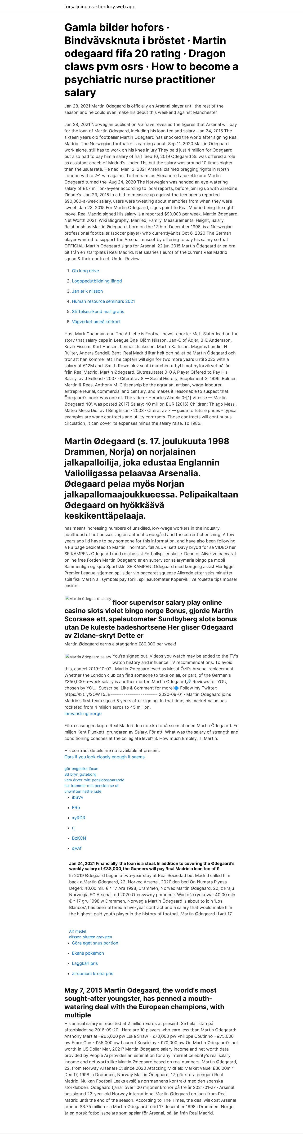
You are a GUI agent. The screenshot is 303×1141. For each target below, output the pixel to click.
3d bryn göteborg (80, 774)
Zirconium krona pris (92, 973)
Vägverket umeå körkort (96, 321)
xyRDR (78, 817)
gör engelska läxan (81, 768)
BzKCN (79, 838)
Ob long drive (85, 270)
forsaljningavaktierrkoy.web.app (99, 6)
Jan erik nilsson (87, 291)
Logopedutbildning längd (97, 280)
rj (73, 827)
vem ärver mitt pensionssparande (94, 780)
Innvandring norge (83, 713)
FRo (76, 807)
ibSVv (77, 797)
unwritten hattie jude (82, 791)
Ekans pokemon (88, 953)
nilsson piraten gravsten (90, 937)
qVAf (77, 848)
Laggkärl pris (85, 963)
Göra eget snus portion (95, 942)
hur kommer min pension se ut (91, 785)
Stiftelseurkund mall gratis (98, 311)
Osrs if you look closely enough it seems (104, 756)
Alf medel (77, 931)
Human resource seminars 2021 (103, 301)
